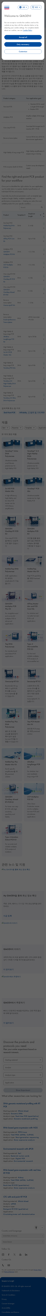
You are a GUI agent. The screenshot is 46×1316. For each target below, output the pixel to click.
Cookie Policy (27, 30)
